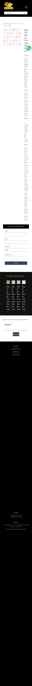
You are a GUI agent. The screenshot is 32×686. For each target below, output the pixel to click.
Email (6, 239)
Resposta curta (8, 254)
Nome (7, 231)
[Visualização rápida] (8, 282)
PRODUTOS (16, 349)
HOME (16, 346)
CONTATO (16, 355)
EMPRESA (16, 352)
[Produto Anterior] (4, 282)
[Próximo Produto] (28, 282)
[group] (16, 296)
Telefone (7, 246)
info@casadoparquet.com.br (18, 529)
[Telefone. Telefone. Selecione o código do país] (7, 250)
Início (5, 23)
